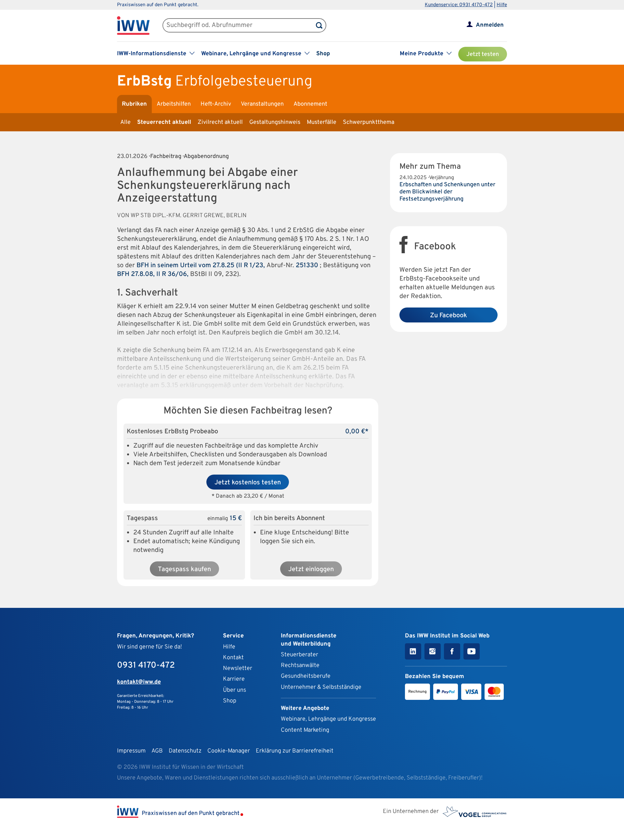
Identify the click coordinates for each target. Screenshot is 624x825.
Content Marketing (305, 730)
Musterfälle (321, 122)
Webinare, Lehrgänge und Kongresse (328, 719)
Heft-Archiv (216, 104)
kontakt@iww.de (139, 682)
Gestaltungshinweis (274, 122)
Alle (125, 122)
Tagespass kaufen (184, 569)
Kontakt (233, 657)
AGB (157, 751)
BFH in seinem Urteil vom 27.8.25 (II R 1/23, (201, 265)
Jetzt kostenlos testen (247, 482)
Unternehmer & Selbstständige (321, 687)
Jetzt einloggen (311, 569)
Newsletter (237, 668)
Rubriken (134, 104)
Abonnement (310, 104)
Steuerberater (299, 655)
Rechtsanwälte (300, 665)
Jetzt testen (482, 54)
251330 (307, 265)
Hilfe (502, 5)
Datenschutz (185, 751)
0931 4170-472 (146, 665)
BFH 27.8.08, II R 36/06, (153, 274)
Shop (323, 54)
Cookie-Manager (228, 751)
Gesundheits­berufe (306, 676)
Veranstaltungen (262, 104)
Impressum (131, 751)
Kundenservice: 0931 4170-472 (459, 5)
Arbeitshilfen (174, 104)
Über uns (234, 690)
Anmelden (490, 25)
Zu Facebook (448, 315)
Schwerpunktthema (368, 122)
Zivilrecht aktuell (220, 122)
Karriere (234, 679)
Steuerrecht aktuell (164, 122)
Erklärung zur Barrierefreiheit (294, 751)
